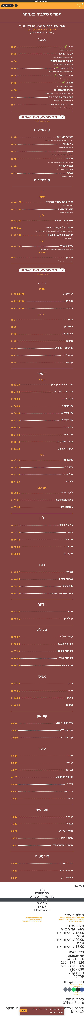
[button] (42, 19)
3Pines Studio (73, 1003)
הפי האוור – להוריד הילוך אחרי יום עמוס (71, 919)
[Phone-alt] (70, 989)
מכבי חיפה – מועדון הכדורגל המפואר (72, 918)
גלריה (42, 906)
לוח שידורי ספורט (42, 896)
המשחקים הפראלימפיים (34, 918)
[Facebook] (82, 989)
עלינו (42, 890)
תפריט (42, 900)
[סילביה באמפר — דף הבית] (79, 7)
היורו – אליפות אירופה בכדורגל (32, 921)
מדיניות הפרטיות (56, 1012)
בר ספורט (42, 893)
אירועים (42, 903)
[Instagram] (78, 989)
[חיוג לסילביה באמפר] (16, 5)
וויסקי (42, 373)
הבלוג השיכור (42, 909)
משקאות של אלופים (35, 919)
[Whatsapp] (74, 989)
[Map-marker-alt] (65, 989)
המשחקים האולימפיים (76, 921)
